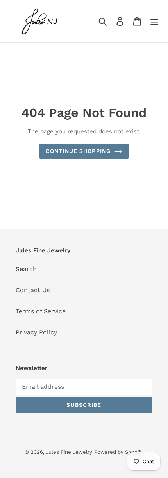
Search (26, 269)
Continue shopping (78, 151)
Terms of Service (41, 311)
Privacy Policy (36, 332)
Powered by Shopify (118, 452)
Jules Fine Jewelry (69, 452)
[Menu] (154, 21)
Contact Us (33, 290)
